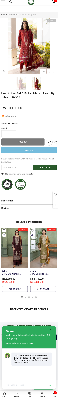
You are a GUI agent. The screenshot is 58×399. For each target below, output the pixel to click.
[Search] (10, 1)
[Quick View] (4, 235)
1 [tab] (22, 297)
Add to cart (15, 289)
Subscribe (45, 168)
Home (3, 15)
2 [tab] (25, 297)
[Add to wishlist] (49, 142)
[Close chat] (50, 329)
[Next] (54, 71)
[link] (16, 394)
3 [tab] (29, 297)
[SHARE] (55, 142)
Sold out (22, 142)
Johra (4, 271)
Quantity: (4, 128)
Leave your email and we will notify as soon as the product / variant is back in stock (28, 160)
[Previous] (49, 71)
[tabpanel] (15, 260)
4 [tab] (32, 297)
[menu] (3, 1)
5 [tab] (36, 297)
